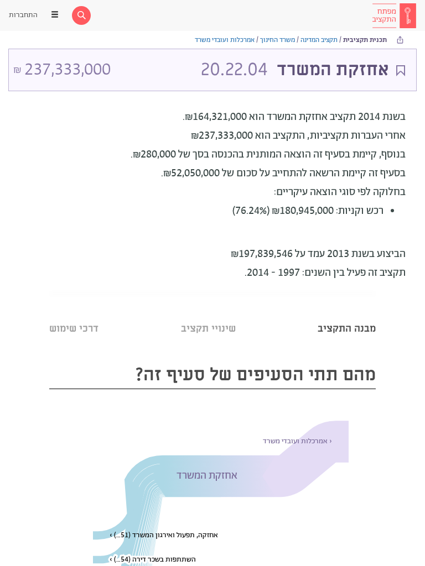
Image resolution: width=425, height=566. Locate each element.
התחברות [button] (23, 15)
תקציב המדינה (319, 40)
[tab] (347, 315)
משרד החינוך (277, 40)
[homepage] (394, 15)
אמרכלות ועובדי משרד (225, 40)
